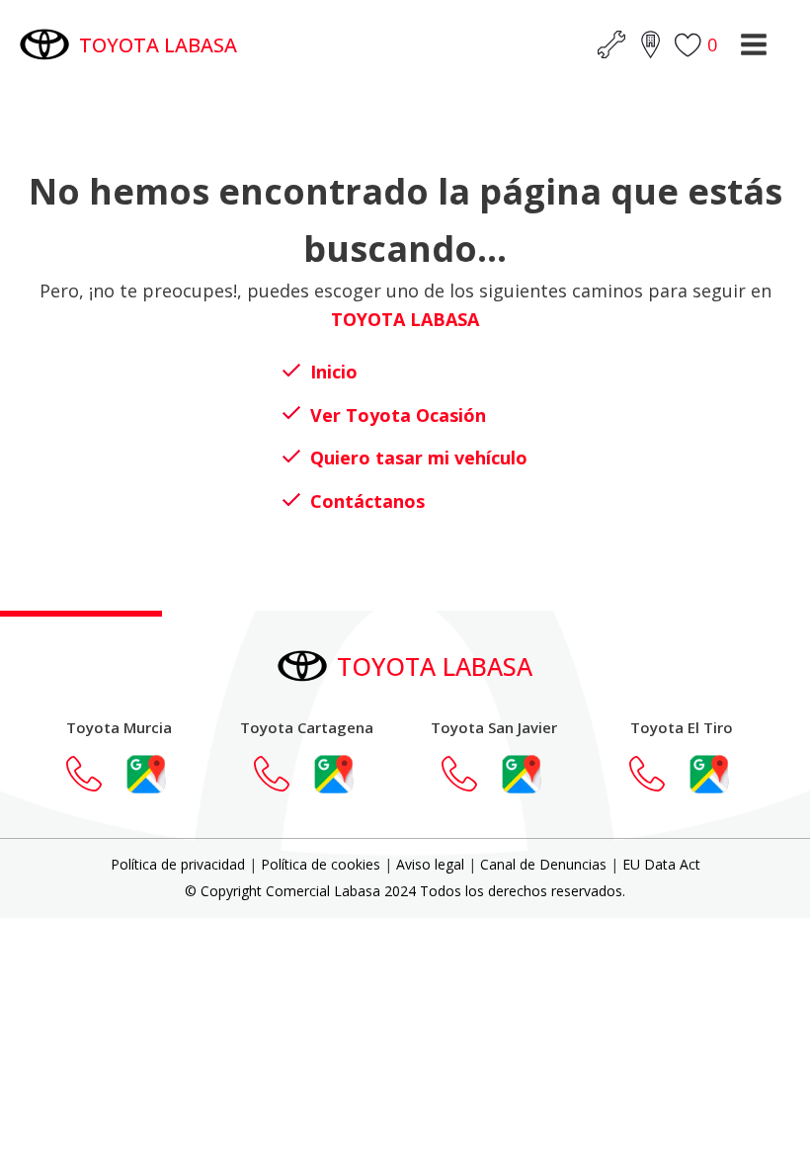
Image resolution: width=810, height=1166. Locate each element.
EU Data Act (661, 864)
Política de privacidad (178, 864)
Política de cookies (320, 864)
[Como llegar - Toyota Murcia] (146, 773)
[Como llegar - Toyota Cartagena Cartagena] (334, 773)
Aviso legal (430, 864)
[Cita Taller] (611, 44)
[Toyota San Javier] (469, 773)
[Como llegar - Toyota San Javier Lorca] (521, 773)
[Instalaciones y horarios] (650, 44)
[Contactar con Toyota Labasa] (94, 773)
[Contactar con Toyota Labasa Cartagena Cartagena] (281, 773)
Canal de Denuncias (543, 864)
